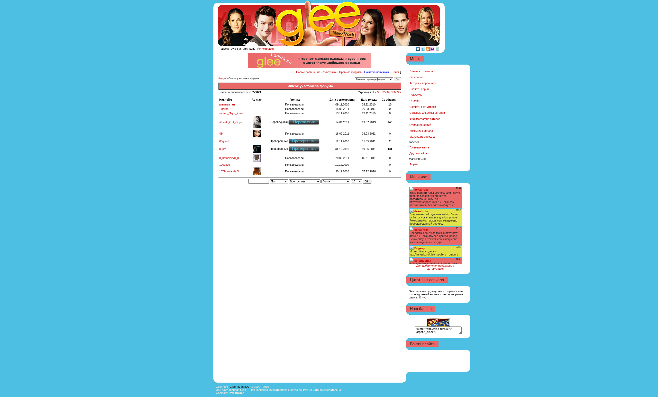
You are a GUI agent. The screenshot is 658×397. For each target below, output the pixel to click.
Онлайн (414, 100)
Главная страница (421, 71)
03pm (222, 149)
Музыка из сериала (422, 136)
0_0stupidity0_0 (229, 158)
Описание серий (420, 124)
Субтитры (415, 94)
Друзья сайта (418, 153)
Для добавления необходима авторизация (435, 267)
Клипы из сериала (421, 130)
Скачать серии (419, 89)
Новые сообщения (308, 72)
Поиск (395, 72)
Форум (222, 78)
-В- (221, 133)
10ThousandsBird (230, 171)
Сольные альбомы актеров (427, 112)
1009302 (224, 164)
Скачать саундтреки (422, 106)
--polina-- (225, 108)
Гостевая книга (419, 147)
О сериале (416, 77)
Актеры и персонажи (422, 83)
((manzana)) (227, 104)
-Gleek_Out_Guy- (230, 122)
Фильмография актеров (424, 118)
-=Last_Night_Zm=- (231, 113)
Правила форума (350, 72)
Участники (329, 72)
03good (224, 141)
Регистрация (265, 48)
